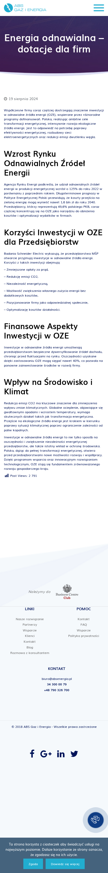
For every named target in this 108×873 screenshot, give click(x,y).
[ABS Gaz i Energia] (25, 8)
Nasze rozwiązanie (30, 618)
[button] (96, 820)
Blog (29, 647)
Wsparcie (30, 630)
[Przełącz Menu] (99, 8)
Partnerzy (30, 624)
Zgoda (33, 863)
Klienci (30, 635)
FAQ (83, 624)
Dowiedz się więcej (65, 863)
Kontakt (30, 641)
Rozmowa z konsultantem (29, 652)
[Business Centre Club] (67, 591)
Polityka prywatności (83, 635)
